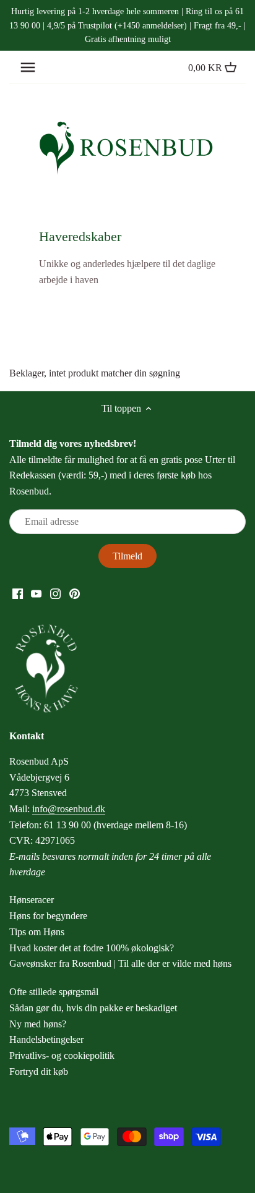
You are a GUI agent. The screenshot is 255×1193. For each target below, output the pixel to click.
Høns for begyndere (48, 916)
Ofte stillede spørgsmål (53, 992)
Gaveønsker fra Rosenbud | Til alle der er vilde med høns (120, 963)
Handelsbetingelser (46, 1039)
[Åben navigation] (28, 67)
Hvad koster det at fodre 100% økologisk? (91, 948)
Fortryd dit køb (38, 1071)
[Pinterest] (74, 593)
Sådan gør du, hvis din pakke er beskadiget (93, 1008)
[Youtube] (36, 593)
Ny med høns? (37, 1024)
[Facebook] (17, 593)
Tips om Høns (36, 932)
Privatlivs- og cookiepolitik (62, 1055)
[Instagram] (55, 593)
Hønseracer (31, 899)
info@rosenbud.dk (68, 809)
